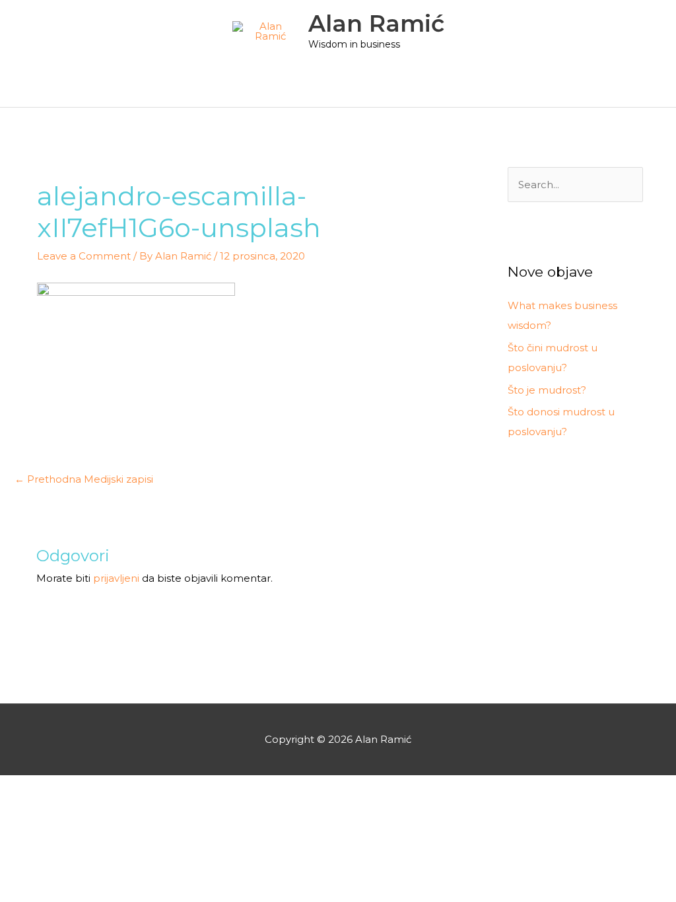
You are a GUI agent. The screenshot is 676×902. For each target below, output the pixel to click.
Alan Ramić (376, 23)
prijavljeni (116, 578)
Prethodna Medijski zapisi (84, 479)
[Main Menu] (338, 89)
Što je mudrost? (547, 390)
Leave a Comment (84, 256)
